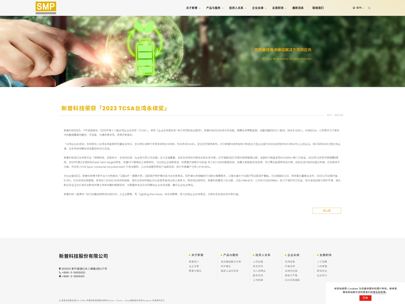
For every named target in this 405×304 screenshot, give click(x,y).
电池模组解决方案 (231, 261)
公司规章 (258, 280)
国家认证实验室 (230, 271)
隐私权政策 (379, 292)
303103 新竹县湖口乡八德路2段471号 (84, 269)
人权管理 (322, 266)
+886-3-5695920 (73, 272)
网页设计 (160, 300)
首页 (329, 115)
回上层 (327, 211)
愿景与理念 (195, 271)
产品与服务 (213, 8)
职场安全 (322, 271)
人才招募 (322, 261)
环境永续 (290, 266)
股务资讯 (258, 275)
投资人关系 (236, 8)
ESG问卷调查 (292, 280)
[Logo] (46, 8)
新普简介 (194, 261)
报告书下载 (291, 275)
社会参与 (322, 275)
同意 (365, 298)
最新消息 (298, 8)
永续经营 (290, 261)
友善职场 (278, 8)
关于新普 (192, 8)
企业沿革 (194, 266)
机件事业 (226, 266)
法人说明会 (259, 271)
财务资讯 (258, 266)
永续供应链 (291, 271)
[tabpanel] (202, 51)
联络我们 (318, 8)
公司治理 (258, 261)
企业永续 (258, 8)
